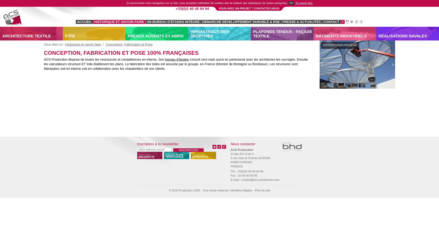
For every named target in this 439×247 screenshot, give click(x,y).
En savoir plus (304, 3)
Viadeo (356, 22)
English (347, 23)
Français (347, 21)
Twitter (352, 22)
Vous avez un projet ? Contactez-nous (249, 8)
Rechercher (343, 23)
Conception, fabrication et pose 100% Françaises (121, 53)
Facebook (361, 22)
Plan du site (262, 190)
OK (291, 3)
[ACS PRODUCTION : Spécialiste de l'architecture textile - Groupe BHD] (12, 17)
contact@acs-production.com (260, 179)
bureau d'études (177, 59)
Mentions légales (241, 190)
